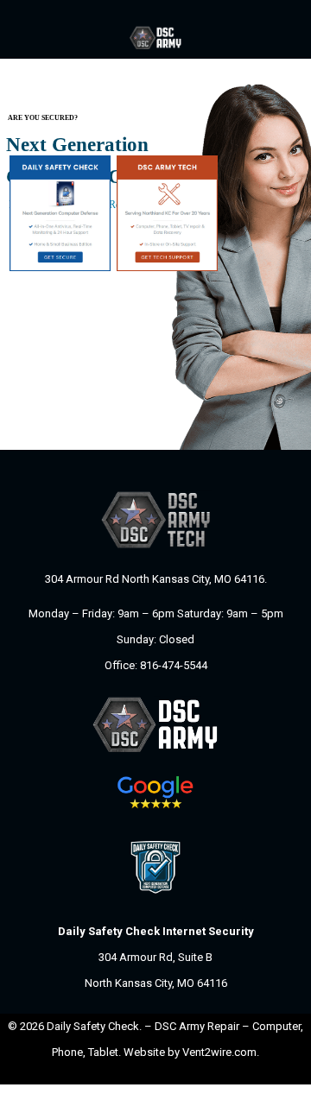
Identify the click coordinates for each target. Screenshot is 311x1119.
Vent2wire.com (219, 1052)
